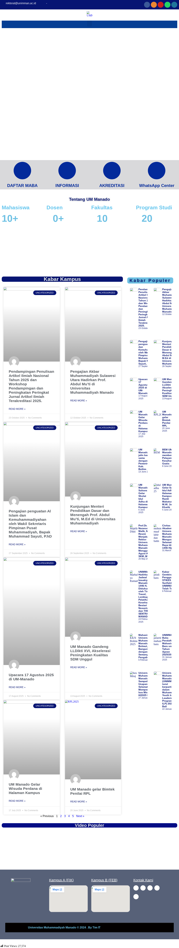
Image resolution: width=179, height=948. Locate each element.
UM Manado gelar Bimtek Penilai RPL (167, 418)
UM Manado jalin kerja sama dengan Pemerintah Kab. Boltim (145, 459)
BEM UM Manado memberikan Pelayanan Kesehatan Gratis (169, 456)
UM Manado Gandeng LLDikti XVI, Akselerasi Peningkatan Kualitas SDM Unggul (90, 653)
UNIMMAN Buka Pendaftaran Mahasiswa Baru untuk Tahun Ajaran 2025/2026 (169, 645)
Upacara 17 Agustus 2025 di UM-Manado (31, 677)
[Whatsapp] (167, 5)
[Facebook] (147, 5)
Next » (80, 816)
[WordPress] (174, 5)
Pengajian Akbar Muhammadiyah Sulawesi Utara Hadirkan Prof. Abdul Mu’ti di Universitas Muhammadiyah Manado (93, 381)
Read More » (17, 408)
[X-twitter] (136, 896)
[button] (4, 250)
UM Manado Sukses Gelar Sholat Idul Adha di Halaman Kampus (143, 496)
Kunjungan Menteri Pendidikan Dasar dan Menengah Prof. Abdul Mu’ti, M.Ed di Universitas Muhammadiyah (93, 514)
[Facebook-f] (136, 888)
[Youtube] (161, 5)
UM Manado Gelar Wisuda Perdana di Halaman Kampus (25, 788)
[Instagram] (154, 5)
